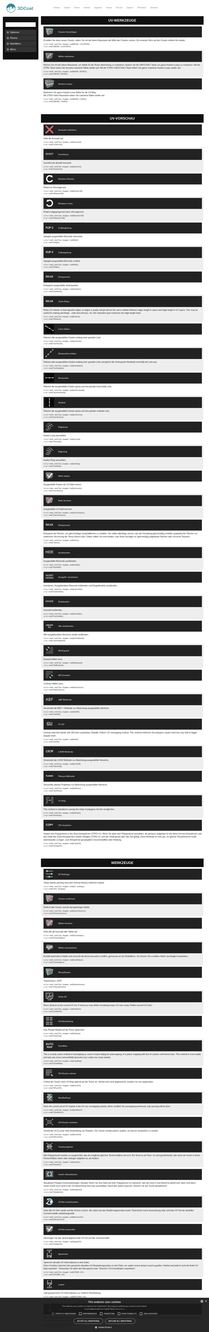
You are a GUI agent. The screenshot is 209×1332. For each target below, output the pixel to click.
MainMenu (15, 43)
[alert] (104, 1315)
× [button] (206, 1301)
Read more (120, 1309)
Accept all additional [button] (88, 1321)
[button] (104, 1327)
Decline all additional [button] (120, 1321)
